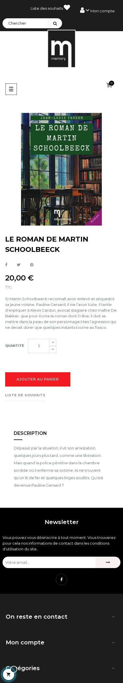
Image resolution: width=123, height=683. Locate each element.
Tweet (19, 265)
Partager (6, 265)
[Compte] (97, 10)
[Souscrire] (108, 562)
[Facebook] (61, 579)
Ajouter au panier (38, 379)
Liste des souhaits (47, 8)
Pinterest (31, 265)
